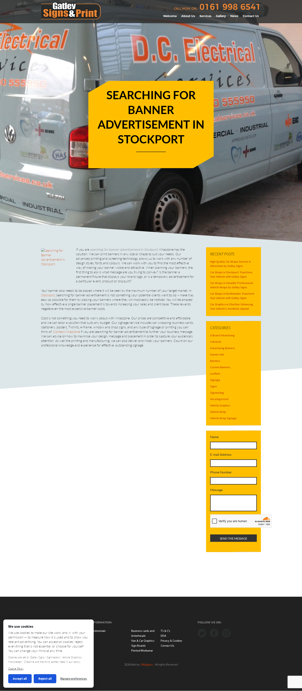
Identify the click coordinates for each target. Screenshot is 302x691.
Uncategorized (219, 399)
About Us (188, 16)
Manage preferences (73, 679)
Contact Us (251, 16)
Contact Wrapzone (66, 331)
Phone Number (221, 472)
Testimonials (98, 631)
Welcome (170, 16)
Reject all (45, 679)
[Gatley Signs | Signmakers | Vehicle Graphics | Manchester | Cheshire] (71, 10)
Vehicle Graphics (220, 405)
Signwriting (217, 393)
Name (214, 437)
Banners (215, 361)
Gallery (221, 16)
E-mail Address (221, 454)
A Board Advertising (222, 335)
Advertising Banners (222, 348)
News (234, 16)
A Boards (215, 342)
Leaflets (215, 373)
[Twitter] (202, 633)
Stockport (48, 295)
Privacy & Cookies (171, 641)
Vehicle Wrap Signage (223, 418)
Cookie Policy (16, 668)
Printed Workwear (142, 650)
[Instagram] (226, 633)
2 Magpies (146, 664)
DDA (163, 636)
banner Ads (217, 354)
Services (205, 16)
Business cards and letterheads (142, 634)
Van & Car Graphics (142, 641)
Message (216, 490)
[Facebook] (214, 633)
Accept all (20, 679)
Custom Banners (220, 367)
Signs (213, 386)
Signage (215, 380)
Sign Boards (138, 645)
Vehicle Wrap (218, 412)
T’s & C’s (165, 631)
